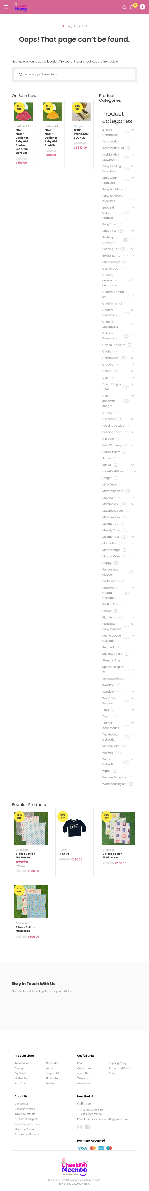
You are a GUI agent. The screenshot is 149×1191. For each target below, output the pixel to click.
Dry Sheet (20, 1073)
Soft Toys (20, 1083)
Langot (109, 478)
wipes (108, 771)
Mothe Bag (113, 543)
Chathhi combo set (117, 294)
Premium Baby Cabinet (114, 626)
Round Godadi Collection (114, 638)
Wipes (49, 1068)
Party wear (112, 581)
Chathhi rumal (114, 303)
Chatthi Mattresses (117, 324)
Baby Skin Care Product (114, 212)
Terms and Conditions (83, 1081)
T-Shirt (63, 850)
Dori (107, 378)
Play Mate (52, 1078)
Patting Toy (112, 604)
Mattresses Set (115, 511)
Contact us (84, 1068)
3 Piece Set (22, 850)
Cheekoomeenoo (76, 1180)
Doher (109, 371)
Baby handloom (115, 189)
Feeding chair (114, 432)
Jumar (109, 458)
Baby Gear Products (114, 180)
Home (66, 26)
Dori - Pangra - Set (114, 386)
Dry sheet (111, 419)
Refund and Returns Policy (121, 1070)
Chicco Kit (52, 1063)
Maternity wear (115, 491)
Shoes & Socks (114, 654)
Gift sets (110, 439)
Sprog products (115, 678)
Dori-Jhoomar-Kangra (114, 401)
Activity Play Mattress (114, 157)
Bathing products (114, 240)
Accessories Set (115, 148)
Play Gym (111, 617)
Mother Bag (22, 1078)
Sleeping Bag (113, 660)
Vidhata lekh (113, 746)
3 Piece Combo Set (114, 132)
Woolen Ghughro (116, 777)
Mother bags (113, 550)
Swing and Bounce (80, 127)
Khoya (109, 465)
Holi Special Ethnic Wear (22, 127)
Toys (107, 710)
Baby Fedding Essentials (114, 168)
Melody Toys (114, 537)
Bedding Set (113, 249)
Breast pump (114, 255)
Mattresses (113, 504)
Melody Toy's (113, 530)
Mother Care (113, 556)
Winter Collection (114, 761)
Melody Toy (112, 524)
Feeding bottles (115, 426)
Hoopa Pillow (113, 452)
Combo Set (113, 358)
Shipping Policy (117, 1063)
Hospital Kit (52, 1073)
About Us (82, 1073)
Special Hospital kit (117, 669)
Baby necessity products (117, 198)
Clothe (109, 351)
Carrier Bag (112, 269)
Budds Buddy (113, 262)
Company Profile (25, 1109)
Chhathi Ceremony (114, 335)
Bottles (50, 1083)
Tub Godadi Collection (114, 737)
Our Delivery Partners (27, 1124)
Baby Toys (112, 231)
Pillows (109, 611)
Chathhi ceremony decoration (117, 280)
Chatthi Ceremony (114, 312)
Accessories (113, 141)
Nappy (109, 563)
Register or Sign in (143, 7)
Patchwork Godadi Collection (114, 593)
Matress (111, 497)
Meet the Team (24, 1129)
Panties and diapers (117, 572)
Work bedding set (117, 784)
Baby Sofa (111, 224)
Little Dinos (112, 484)
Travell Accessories (114, 725)
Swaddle (110, 685)
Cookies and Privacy (27, 1134)
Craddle (110, 364)
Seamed (110, 647)
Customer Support (26, 1119)
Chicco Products (116, 345)
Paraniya (20, 1068)
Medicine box (114, 517)
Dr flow (109, 412)
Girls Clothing (114, 445)
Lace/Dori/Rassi (115, 471)
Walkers (110, 753)
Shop (80, 1063)
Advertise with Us (25, 1114)
